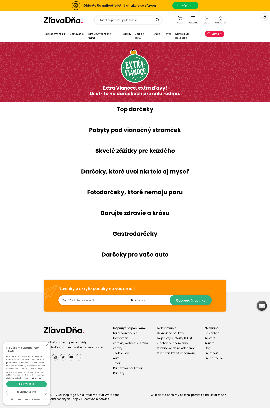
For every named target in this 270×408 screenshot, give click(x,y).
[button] (26, 399)
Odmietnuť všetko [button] (26, 392)
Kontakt (210, 338)
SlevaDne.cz (218, 395)
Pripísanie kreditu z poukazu (176, 353)
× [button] (46, 345)
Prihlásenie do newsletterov (176, 348)
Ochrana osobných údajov (62, 399)
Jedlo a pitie (139, 36)
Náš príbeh (212, 333)
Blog (207, 348)
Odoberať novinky (190, 300)
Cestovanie (77, 34)
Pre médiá (212, 353)
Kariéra (210, 343)
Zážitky (127, 34)
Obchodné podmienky (172, 343)
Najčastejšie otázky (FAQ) (174, 338)
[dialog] (26, 373)
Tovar (167, 34)
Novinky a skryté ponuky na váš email (96, 288)
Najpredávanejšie (55, 34)
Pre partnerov (214, 358)
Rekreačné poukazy (170, 333)
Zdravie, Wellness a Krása (99, 36)
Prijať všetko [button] (26, 384)
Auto (157, 34)
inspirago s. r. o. (74, 395)
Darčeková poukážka (182, 36)
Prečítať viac (35, 378)
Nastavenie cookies (95, 399)
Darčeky (216, 34)
